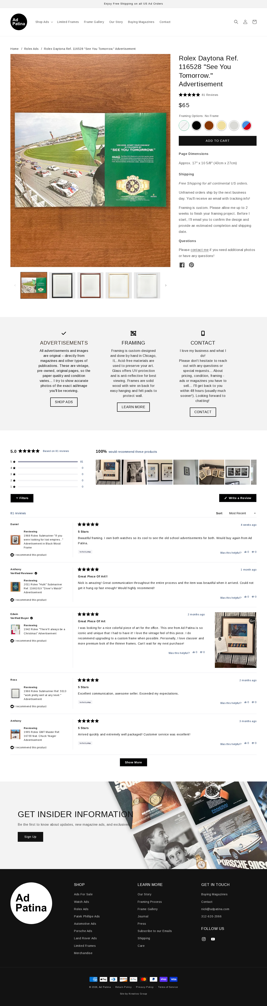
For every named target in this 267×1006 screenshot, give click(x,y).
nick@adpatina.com (215, 909)
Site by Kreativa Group (133, 994)
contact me (200, 250)
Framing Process (150, 901)
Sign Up (30, 836)
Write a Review (242, 499)
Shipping (144, 938)
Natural (221, 125)
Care (141, 945)
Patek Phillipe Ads (87, 916)
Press (142, 923)
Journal (143, 916)
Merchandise (83, 953)
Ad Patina (105, 987)
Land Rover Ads (85, 938)
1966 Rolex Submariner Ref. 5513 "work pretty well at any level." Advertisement (45, 695)
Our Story (144, 894)
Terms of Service (168, 987)
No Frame (184, 125)
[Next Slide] (253, 472)
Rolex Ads (31, 48)
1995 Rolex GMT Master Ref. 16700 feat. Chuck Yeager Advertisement (42, 736)
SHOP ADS (64, 402)
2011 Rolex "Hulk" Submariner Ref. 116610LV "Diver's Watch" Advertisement (43, 588)
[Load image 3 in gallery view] (90, 285)
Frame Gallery (148, 909)
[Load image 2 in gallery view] (62, 285)
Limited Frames (85, 945)
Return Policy (123, 987)
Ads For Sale (83, 894)
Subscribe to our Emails (155, 931)
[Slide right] (165, 285)
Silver (234, 125)
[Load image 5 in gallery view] (147, 285)
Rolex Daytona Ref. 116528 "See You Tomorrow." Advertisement (90, 48)
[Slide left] (15, 285)
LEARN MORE (133, 407)
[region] (176, 472)
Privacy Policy (145, 987)
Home (14, 48)
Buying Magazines (214, 894)
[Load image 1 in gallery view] (34, 285)
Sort (219, 513)
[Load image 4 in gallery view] (119, 285)
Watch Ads (81, 901)
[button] (44, 22)
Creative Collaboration (246, 125)
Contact (206, 901)
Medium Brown (209, 125)
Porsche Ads (83, 931)
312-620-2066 (211, 916)
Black (196, 125)
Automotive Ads (85, 923)
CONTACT (203, 412)
